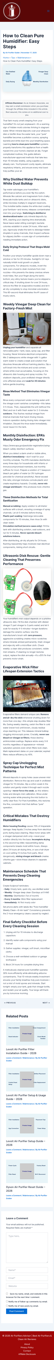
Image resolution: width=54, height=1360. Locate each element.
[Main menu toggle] (48, 11)
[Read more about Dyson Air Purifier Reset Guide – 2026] (27, 1171)
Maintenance (28, 1058)
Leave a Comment (13, 1058)
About (27, 1344)
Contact (27, 1351)
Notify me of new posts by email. (23, 1306)
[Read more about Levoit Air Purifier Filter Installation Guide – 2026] (27, 1033)
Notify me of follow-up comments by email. (27, 1301)
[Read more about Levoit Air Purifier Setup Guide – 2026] (27, 1125)
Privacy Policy (27, 1347)
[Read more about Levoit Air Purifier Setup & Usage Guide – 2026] (27, 1079)
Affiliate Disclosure (27, 1354)
